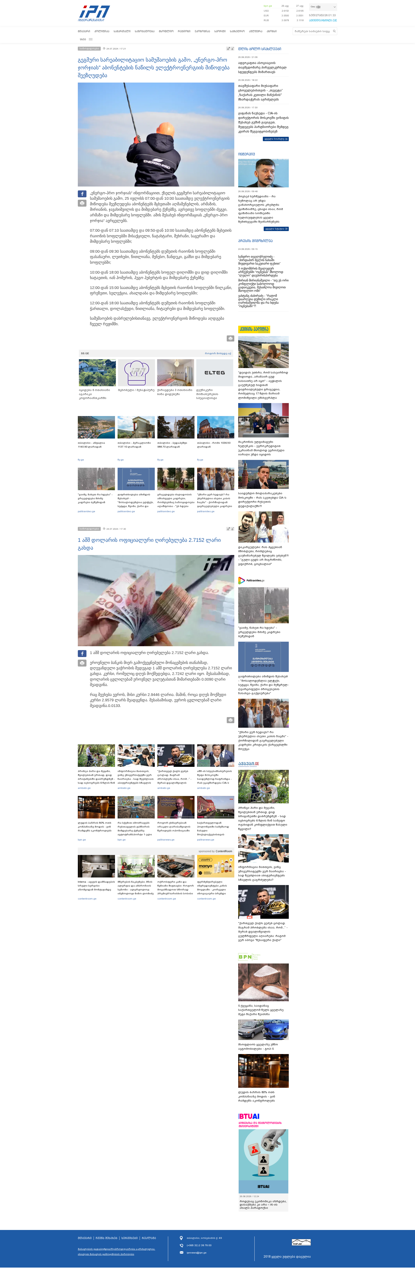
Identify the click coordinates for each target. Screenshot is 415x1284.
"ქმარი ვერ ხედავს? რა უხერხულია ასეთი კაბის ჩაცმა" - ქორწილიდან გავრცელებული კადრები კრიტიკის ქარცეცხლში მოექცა (214, 504)
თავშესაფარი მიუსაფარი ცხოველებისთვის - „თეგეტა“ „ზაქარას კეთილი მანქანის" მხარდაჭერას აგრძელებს (260, 92)
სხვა (83, 39)
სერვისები (129, 1238)
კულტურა (255, 31)
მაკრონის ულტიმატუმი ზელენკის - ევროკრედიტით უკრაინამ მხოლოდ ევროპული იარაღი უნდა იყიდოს (261, 448)
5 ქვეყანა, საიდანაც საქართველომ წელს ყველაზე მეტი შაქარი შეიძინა (261, 1010)
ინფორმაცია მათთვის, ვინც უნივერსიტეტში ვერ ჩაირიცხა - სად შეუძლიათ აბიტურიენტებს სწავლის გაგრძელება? (136, 779)
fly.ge (81, 459)
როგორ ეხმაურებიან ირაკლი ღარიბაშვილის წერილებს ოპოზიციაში (173, 826)
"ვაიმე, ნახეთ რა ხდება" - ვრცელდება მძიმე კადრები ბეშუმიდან (95, 498)
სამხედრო (237, 31)
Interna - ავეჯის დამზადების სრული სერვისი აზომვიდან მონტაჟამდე (96, 885)
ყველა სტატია (274, 228)
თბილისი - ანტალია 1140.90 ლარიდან (91, 444)
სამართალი (122, 31)
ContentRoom (224, 851)
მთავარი (84, 31)
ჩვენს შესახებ (106, 1238)
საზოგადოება (145, 31)
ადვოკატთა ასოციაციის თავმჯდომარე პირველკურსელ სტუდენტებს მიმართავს (262, 67)
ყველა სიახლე (274, 138)
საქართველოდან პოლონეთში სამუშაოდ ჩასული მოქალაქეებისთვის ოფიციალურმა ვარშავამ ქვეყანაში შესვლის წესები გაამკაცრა (215, 834)
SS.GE (85, 353)
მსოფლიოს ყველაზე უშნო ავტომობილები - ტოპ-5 (258, 1046)
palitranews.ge (165, 839)
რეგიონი (184, 31)
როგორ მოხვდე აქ (218, 353)
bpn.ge (268, 6)
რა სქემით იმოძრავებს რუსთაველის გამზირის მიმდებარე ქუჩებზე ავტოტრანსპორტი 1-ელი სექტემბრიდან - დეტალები (136, 830)
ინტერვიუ (246, 154)
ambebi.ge (84, 788)
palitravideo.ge (86, 511)
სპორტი (220, 31)
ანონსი (272, 31)
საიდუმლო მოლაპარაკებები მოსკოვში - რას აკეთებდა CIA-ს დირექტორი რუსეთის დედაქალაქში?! (262, 500)
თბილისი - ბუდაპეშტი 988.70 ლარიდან (172, 444)
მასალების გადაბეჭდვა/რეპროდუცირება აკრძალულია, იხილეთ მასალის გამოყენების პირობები (116, 1251)
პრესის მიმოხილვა (255, 241)
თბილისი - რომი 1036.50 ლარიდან (213, 444)
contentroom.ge (87, 898)
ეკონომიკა (202, 31)
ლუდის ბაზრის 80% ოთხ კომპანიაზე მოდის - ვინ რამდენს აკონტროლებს (95, 826)
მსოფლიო (166, 31)
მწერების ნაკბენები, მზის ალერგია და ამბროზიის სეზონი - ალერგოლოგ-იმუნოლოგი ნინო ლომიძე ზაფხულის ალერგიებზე (136, 889)
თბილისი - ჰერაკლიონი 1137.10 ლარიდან (134, 444)
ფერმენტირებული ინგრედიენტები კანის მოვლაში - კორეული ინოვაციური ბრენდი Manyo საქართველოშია (213, 889)
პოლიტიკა (101, 31)
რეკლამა (149, 1238)
